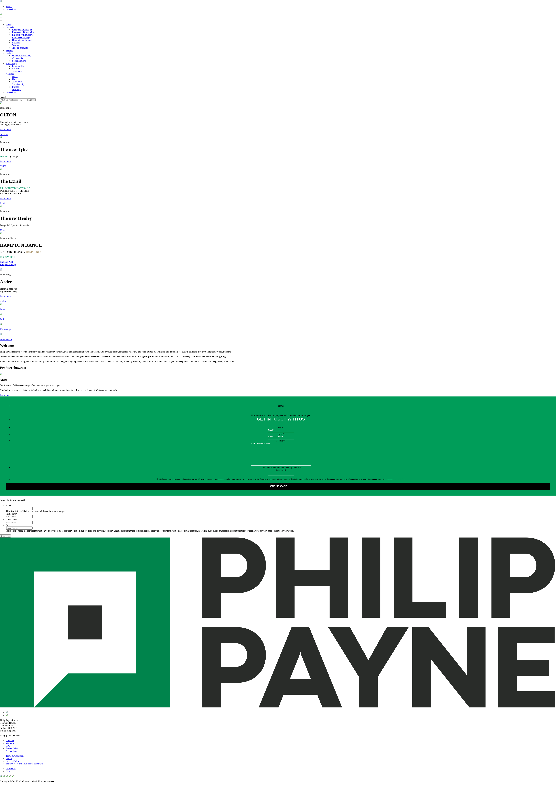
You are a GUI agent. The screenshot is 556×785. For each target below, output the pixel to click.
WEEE (9, 758)
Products (10, 27)
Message (281, 440)
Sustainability (12, 748)
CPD (8, 745)
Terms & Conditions (15, 756)
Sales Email (281, 470)
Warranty (10, 743)
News (8, 771)
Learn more (17, 71)
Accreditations (12, 751)
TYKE (3, 166)
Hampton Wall (6, 262)
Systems (9, 50)
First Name (11, 514)
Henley (3, 230)
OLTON (4, 134)
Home (8, 24)
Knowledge (11, 63)
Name (281, 406)
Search (9, 6)
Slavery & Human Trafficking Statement (24, 763)
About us (10, 74)
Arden (3, 301)
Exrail (3, 203)
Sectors (9, 53)
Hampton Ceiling (8, 264)
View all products (20, 48)
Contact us (10, 9)
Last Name (11, 519)
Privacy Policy (398, 479)
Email (281, 434)
